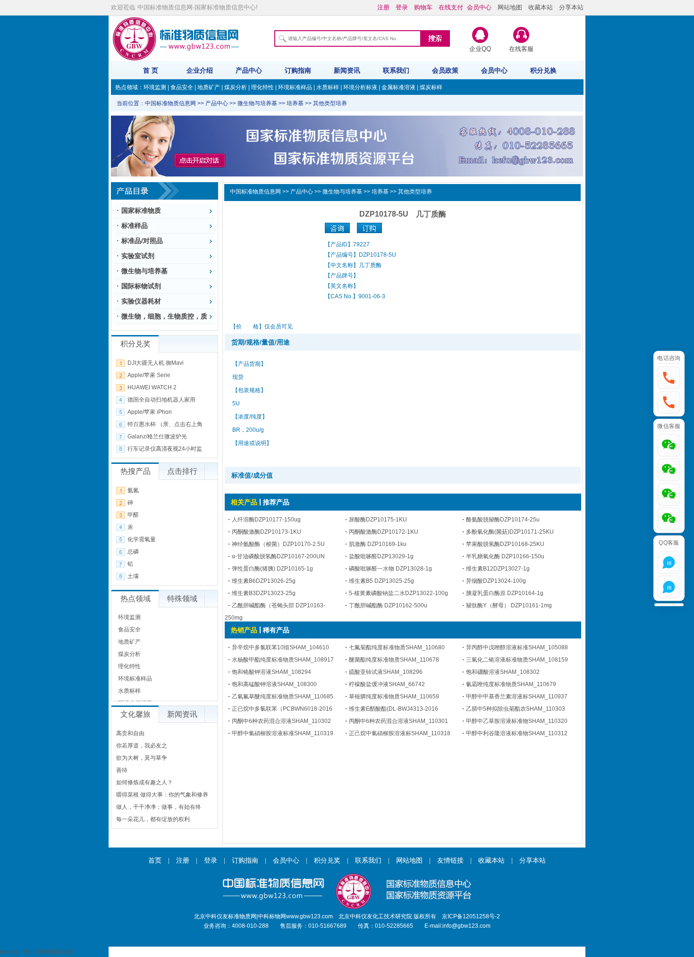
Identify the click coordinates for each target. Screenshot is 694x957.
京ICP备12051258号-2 (471, 916)
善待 (121, 770)
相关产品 (244, 502)
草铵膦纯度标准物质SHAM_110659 (394, 696)
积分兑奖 (327, 860)
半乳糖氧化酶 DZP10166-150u (505, 556)
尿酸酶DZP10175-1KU (378, 519)
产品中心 (249, 70)
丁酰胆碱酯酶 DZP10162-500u (388, 605)
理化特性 (262, 87)
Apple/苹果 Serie (148, 375)
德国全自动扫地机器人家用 (161, 399)
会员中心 (494, 70)
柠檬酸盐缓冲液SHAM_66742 (387, 684)
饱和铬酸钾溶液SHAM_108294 (271, 672)
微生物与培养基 (144, 271)
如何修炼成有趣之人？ (144, 782)
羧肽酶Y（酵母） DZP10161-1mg (509, 605)
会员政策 (445, 70)
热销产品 (244, 630)
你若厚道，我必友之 (141, 745)
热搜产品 (135, 471)
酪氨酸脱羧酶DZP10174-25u (503, 519)
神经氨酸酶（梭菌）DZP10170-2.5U (278, 544)
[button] (669, 377)
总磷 (133, 551)
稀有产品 (276, 630)
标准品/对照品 (142, 240)
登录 (210, 860)
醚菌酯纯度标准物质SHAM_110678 (394, 659)
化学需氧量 (141, 539)
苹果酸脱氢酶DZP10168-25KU (505, 544)
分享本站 (571, 7)
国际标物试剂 (141, 286)
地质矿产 (208, 87)
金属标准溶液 (398, 87)
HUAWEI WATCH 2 (152, 387)
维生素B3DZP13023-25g (264, 593)
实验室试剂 (137, 256)
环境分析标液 (360, 87)
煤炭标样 (431, 87)
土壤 (133, 576)
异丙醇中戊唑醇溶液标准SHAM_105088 (517, 647)
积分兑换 (543, 70)
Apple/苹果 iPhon (149, 412)
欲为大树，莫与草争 (141, 758)
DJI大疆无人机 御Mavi (155, 363)
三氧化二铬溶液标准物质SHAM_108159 (517, 659)
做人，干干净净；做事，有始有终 (158, 807)
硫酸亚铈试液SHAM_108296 (386, 672)
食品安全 (181, 87)
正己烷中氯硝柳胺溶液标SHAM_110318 (399, 733)
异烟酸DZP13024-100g (496, 581)
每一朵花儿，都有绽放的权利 (153, 819)
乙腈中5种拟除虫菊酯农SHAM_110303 (515, 708)
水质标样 (327, 87)
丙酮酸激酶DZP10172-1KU (383, 532)
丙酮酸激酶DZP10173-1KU (266, 532)
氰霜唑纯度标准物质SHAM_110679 (511, 684)
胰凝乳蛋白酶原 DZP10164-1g (504, 593)
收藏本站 (540, 7)
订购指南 (298, 70)
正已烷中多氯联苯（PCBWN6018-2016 (282, 708)
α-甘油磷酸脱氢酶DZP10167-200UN (278, 556)
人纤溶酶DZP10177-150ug (266, 519)
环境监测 (155, 87)
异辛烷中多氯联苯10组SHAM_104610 (280, 647)
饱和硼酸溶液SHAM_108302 (503, 672)
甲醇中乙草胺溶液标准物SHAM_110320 (516, 721)
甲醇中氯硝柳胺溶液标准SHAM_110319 (282, 733)
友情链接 (450, 860)
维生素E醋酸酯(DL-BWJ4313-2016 (393, 708)
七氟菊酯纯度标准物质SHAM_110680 (397, 647)
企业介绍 (199, 70)
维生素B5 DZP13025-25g (381, 581)
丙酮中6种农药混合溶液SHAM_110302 (281, 721)
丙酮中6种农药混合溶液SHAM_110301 (398, 721)
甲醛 (133, 515)
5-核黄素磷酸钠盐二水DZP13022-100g (398, 593)
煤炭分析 (235, 87)
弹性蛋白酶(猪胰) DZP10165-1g (272, 568)
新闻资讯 (347, 70)
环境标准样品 (295, 87)
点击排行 (182, 471)
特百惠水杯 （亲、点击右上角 (165, 424)
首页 (154, 860)
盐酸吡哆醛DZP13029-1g (381, 556)
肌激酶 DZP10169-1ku (377, 544)
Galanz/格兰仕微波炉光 (157, 436)
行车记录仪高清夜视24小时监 (164, 448)
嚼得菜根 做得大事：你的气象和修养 (162, 794)
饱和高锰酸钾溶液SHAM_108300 (274, 684)
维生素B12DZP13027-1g (498, 568)
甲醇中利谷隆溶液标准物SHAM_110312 (516, 733)
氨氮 (133, 490)
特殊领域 (182, 599)
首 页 (150, 70)
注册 (182, 860)
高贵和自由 (130, 733)
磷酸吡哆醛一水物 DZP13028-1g (390, 568)
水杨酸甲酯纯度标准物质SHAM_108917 (283, 659)
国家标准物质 (141, 210)
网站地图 (510, 7)
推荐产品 (276, 502)
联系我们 (396, 70)
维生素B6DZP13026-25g (264, 581)
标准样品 (134, 225)
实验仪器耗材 (141, 301)
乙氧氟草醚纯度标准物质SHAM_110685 (282, 696)
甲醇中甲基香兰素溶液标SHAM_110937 (516, 696)
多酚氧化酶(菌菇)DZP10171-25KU (510, 532)
